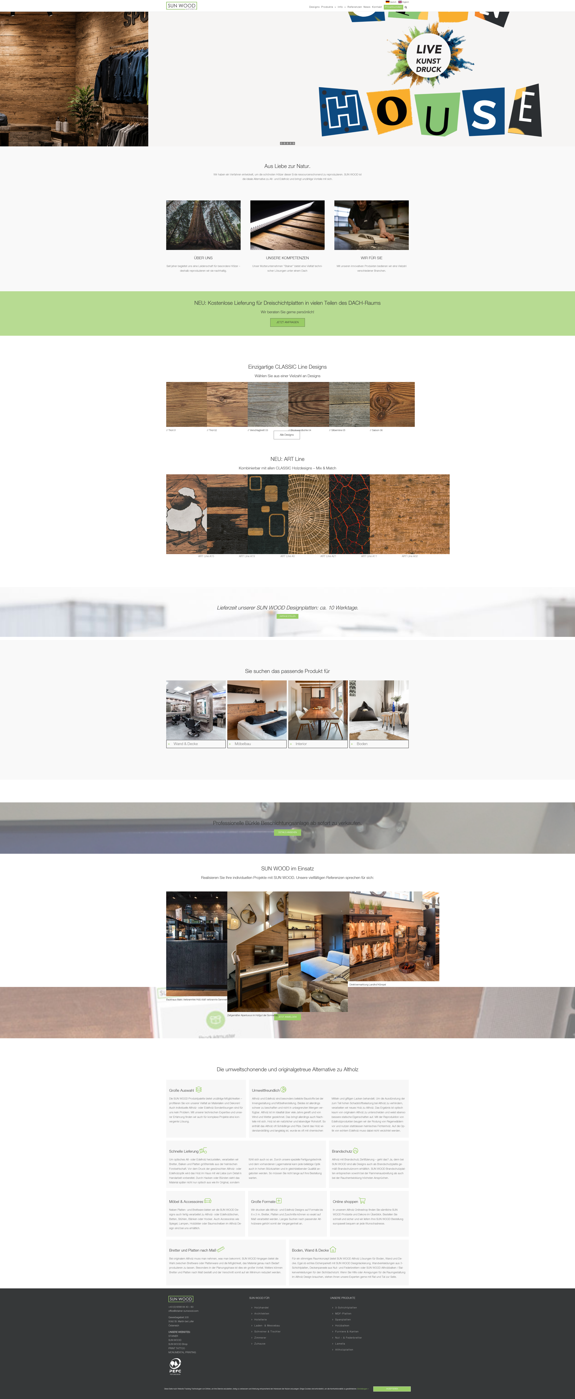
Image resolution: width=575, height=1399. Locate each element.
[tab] (196, 710)
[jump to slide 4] (290, 143)
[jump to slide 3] (287, 143)
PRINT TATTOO (177, 1348)
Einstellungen (362, 1389)
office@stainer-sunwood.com (183, 1311)
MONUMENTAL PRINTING (182, 1352)
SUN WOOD (174, 1340)
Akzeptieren (392, 1389)
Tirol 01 (172, 430)
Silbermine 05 (338, 430)
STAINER (173, 1336)
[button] (406, 7)
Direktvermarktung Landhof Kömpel (367, 985)
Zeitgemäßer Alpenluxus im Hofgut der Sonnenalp (252, 1015)
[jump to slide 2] (284, 143)
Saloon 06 (377, 430)
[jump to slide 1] (281, 143)
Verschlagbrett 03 (259, 430)
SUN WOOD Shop (177, 1344)
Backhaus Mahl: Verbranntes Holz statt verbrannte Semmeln (197, 1000)
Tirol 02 (213, 430)
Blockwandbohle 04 (301, 430)
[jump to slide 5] (293, 143)
